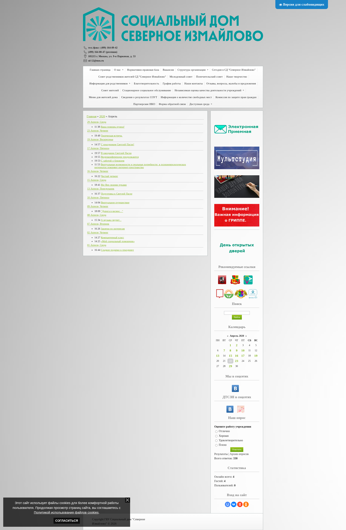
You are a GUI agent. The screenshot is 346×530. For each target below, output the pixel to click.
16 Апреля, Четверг (97, 171)
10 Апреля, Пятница (98, 197)
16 (236, 355)
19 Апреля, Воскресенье (100, 139)
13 (217, 355)
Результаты (221, 454)
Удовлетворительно (231, 440)
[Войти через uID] (227, 504)
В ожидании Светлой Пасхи (116, 153)
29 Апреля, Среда (96, 122)
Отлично (224, 431)
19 (256, 355)
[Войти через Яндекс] (240, 504)
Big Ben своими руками (114, 185)
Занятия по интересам (113, 228)
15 (230, 355)
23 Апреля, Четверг (97, 130)
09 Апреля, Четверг (97, 206)
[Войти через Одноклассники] (246, 504)
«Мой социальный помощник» (118, 241)
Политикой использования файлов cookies (66, 512)
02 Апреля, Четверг (97, 232)
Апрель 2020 (237, 336)
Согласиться (66, 520)
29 (230, 366)
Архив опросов (239, 454)
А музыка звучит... (111, 220)
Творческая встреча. (112, 135)
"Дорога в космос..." (112, 211)
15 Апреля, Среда (96, 180)
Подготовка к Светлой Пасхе (116, 193)
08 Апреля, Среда (96, 215)
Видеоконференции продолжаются (120, 157)
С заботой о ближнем (112, 160)
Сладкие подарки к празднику (117, 250)
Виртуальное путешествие (115, 202)
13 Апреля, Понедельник (100, 188)
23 (236, 361)
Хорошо (224, 435)
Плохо (223, 445)
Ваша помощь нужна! (113, 127)
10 (243, 350)
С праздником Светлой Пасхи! (117, 144)
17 (243, 355)
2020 (102, 116)
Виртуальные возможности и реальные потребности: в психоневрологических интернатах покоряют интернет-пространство (140, 166)
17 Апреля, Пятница (98, 148)
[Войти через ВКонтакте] (233, 504)
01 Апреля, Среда (96, 245)
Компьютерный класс (112, 237)
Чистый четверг (109, 176)
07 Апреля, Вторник (98, 224)
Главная (91, 116)
